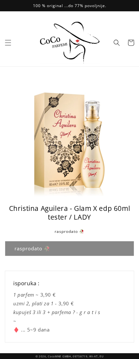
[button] (8, 43)
